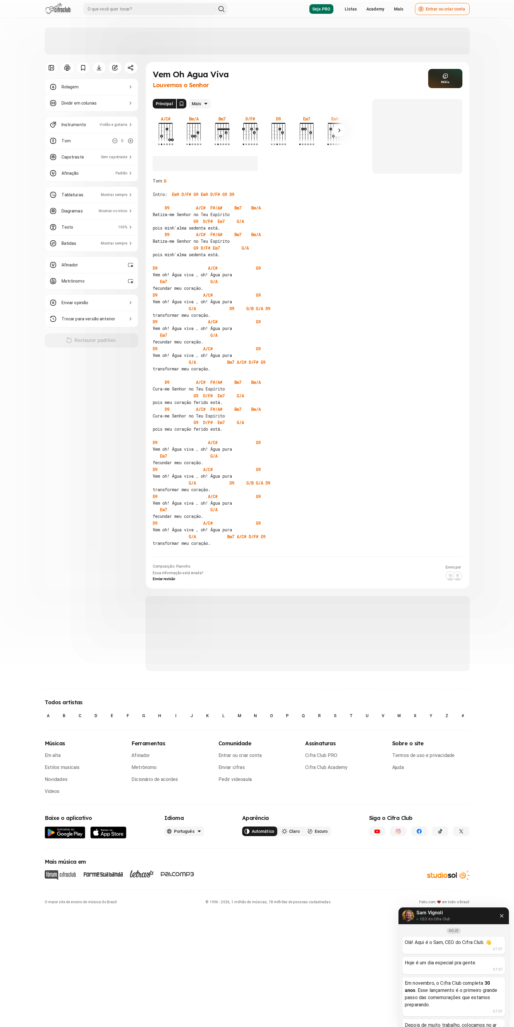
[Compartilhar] (131, 68)
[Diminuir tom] (115, 141)
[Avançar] (339, 130)
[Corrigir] (115, 68)
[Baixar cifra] (99, 68)
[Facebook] (419, 831)
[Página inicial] (58, 9)
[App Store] (108, 833)
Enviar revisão (164, 579)
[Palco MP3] (177, 874)
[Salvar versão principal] (181, 103)
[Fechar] (501, 916)
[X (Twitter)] (461, 831)
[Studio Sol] (448, 875)
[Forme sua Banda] (103, 874)
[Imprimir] (67, 68)
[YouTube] (377, 831)
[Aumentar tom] (130, 141)
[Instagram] (398, 831)
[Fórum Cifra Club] (60, 875)
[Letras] (142, 873)
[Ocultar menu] (51, 68)
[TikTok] (440, 831)
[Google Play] (65, 833)
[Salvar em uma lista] (83, 68)
